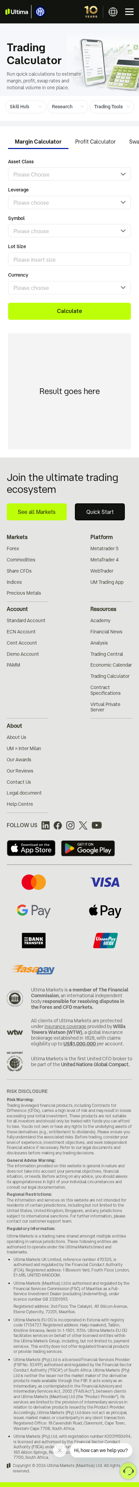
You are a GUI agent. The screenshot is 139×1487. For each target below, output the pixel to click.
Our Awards (19, 759)
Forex (13, 548)
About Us (16, 737)
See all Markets (37, 512)
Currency (18, 275)
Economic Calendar (111, 665)
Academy (100, 620)
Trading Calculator (110, 676)
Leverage (18, 189)
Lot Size (17, 246)
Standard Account (26, 620)
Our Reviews (20, 771)
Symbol (16, 218)
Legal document (24, 793)
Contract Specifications (105, 690)
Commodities (21, 559)
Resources (103, 609)
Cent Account (22, 643)
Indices (14, 582)
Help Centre (20, 804)
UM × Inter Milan (24, 748)
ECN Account (21, 631)
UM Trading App (106, 582)
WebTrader (101, 571)
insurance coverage (65, 1026)
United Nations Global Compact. (95, 1064)
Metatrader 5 (104, 548)
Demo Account (23, 654)
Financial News (106, 631)
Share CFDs (19, 571)
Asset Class (21, 161)
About (14, 726)
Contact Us (19, 782)
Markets (17, 537)
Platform (101, 537)
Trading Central (106, 654)
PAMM (13, 665)
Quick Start (100, 512)
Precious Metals (24, 593)
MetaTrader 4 (104, 559)
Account (17, 609)
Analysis (99, 643)
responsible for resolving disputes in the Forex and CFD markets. (77, 1004)
